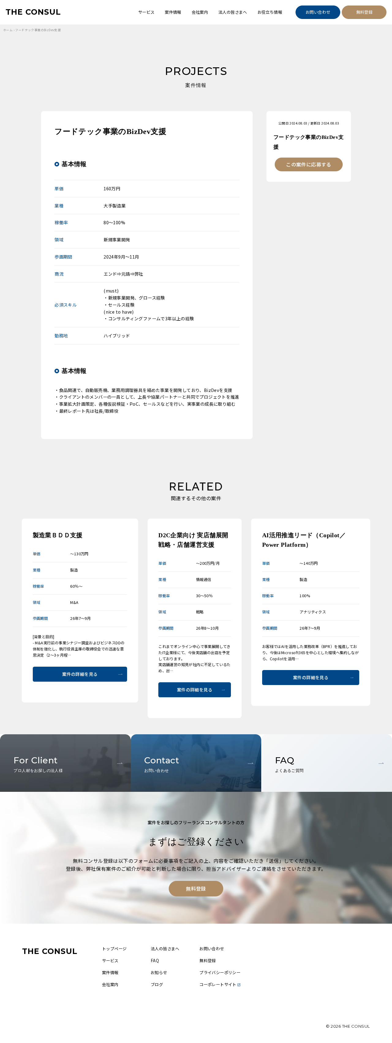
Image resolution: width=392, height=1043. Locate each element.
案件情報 (173, 12)
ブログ (157, 984)
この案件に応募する (308, 164)
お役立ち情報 (270, 12)
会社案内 (200, 12)
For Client (38, 764)
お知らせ (159, 972)
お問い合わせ (318, 12)
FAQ (289, 764)
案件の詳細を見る (79, 674)
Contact (161, 764)
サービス (146, 12)
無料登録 (364, 12)
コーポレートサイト (217, 984)
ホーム (8, 30)
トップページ (114, 949)
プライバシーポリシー (219, 972)
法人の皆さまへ (232, 12)
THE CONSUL (33, 12)
